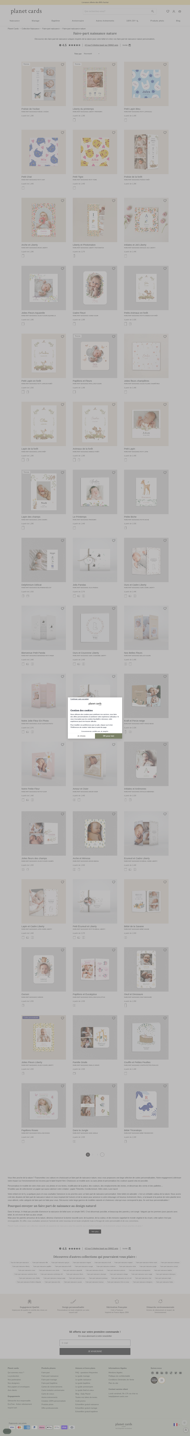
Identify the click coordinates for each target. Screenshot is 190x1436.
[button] (7, 1431)
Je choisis (81, 736)
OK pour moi (108, 736)
